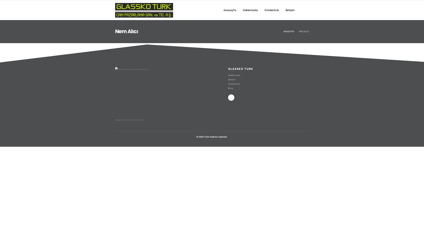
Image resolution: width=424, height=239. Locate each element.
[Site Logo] (144, 10)
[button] (305, 10)
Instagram (231, 97)
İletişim (290, 10)
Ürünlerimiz (272, 10)
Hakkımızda (250, 10)
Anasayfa (229, 10)
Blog (230, 88)
